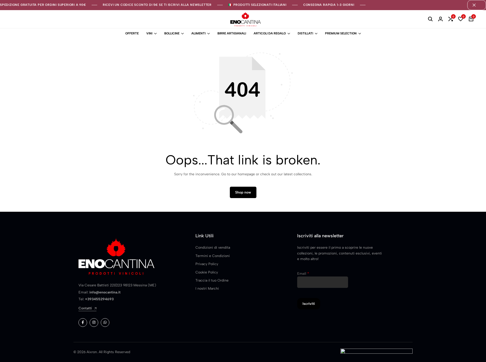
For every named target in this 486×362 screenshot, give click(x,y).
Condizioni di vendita (212, 247)
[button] (451, 19)
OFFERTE (132, 33)
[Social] (82, 322)
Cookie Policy (206, 272)
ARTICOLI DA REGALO (270, 33)
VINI (149, 33)
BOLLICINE (171, 33)
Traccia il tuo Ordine (212, 280)
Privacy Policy (206, 264)
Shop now (243, 192)
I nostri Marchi (207, 288)
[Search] (430, 19)
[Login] (440, 19)
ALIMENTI (198, 33)
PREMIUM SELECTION (341, 33)
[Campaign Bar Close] (476, 5)
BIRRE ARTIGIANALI (231, 33)
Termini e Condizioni (212, 256)
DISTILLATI (305, 33)
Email (303, 273)
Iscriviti (308, 304)
